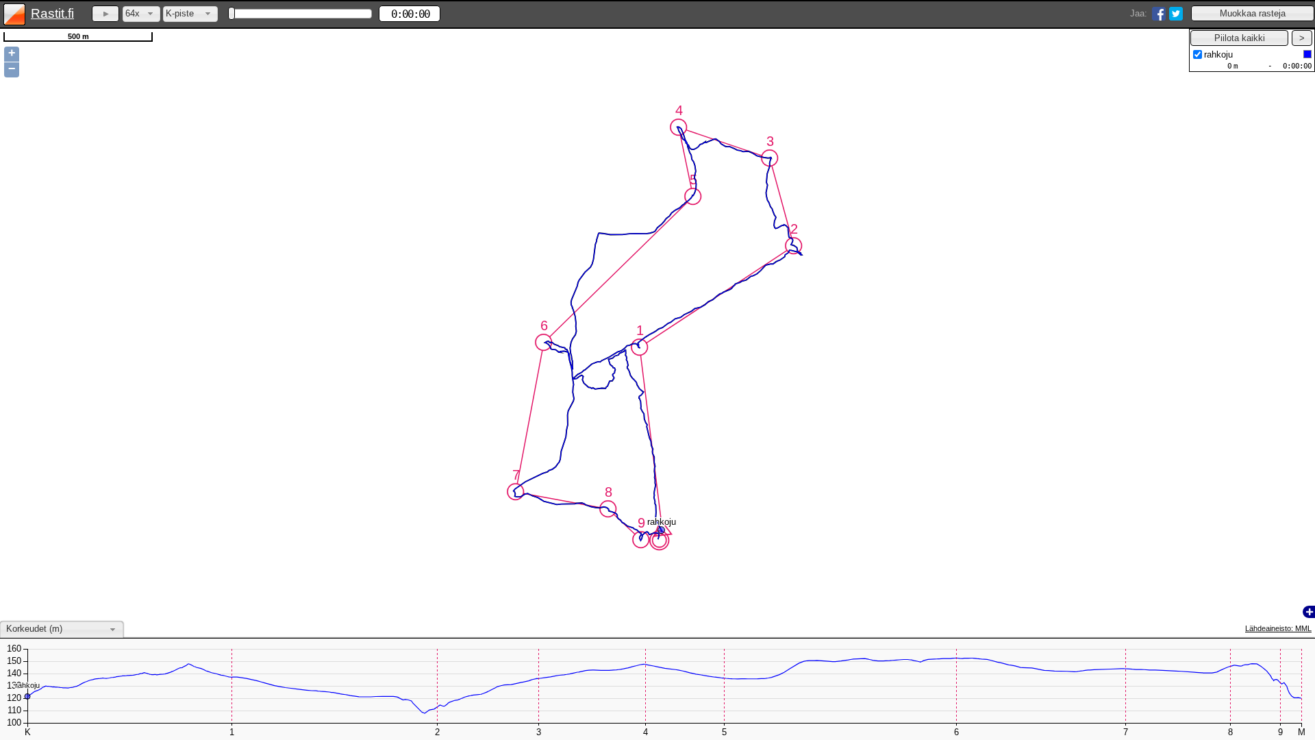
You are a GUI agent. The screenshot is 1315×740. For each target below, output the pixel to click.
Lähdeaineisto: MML (1278, 628)
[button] (1252, 13)
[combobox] (141, 14)
